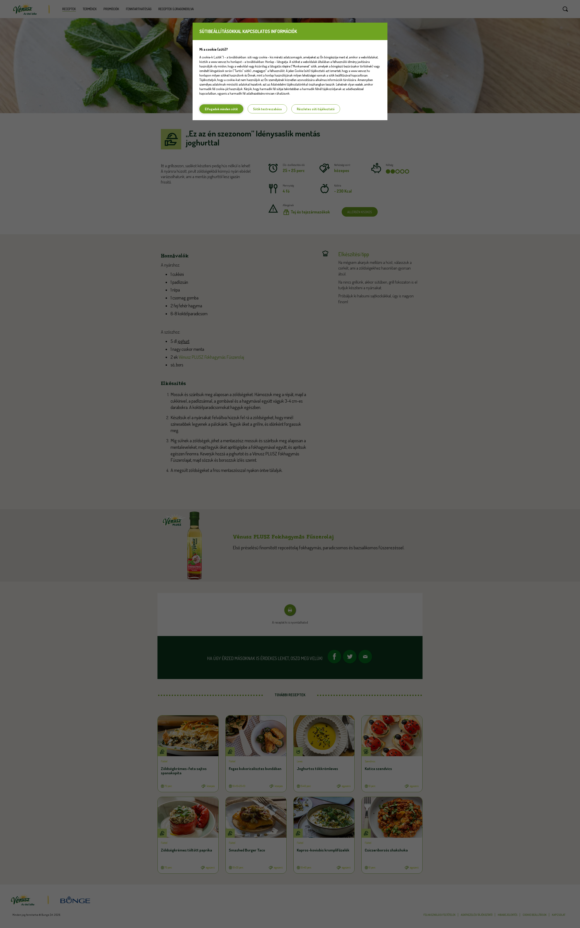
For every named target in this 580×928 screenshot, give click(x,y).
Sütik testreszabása (267, 109)
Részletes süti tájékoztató (316, 109)
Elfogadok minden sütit (221, 109)
